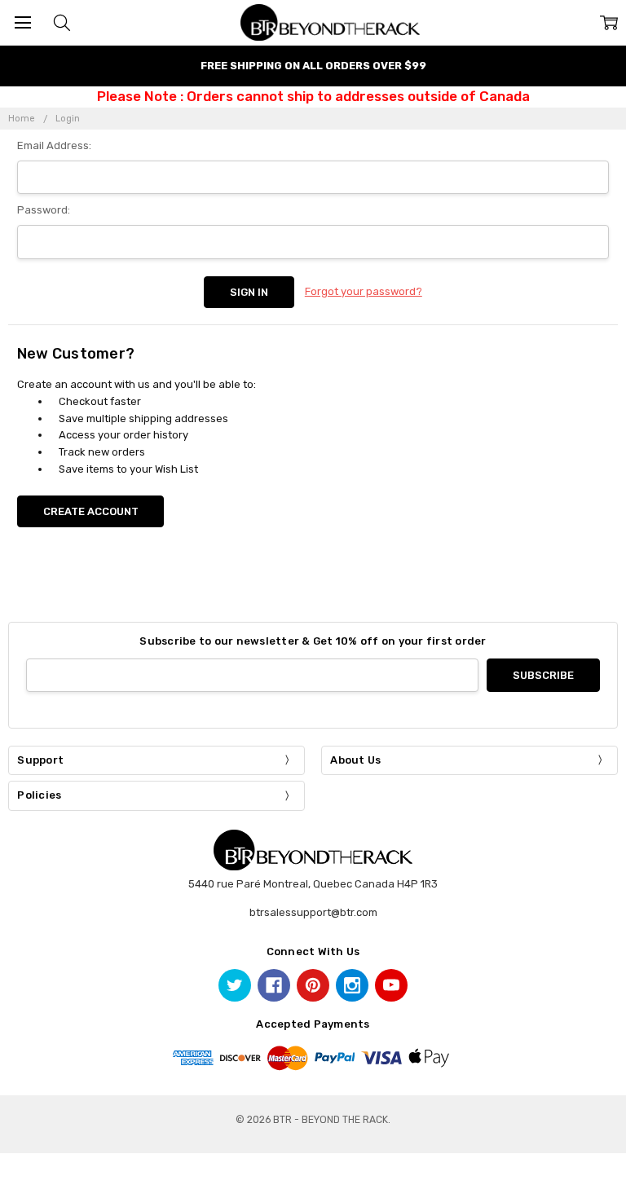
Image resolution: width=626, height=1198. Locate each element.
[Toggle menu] (22, 22)
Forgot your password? (363, 291)
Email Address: (54, 145)
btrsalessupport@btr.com (313, 912)
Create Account (91, 511)
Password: (43, 210)
